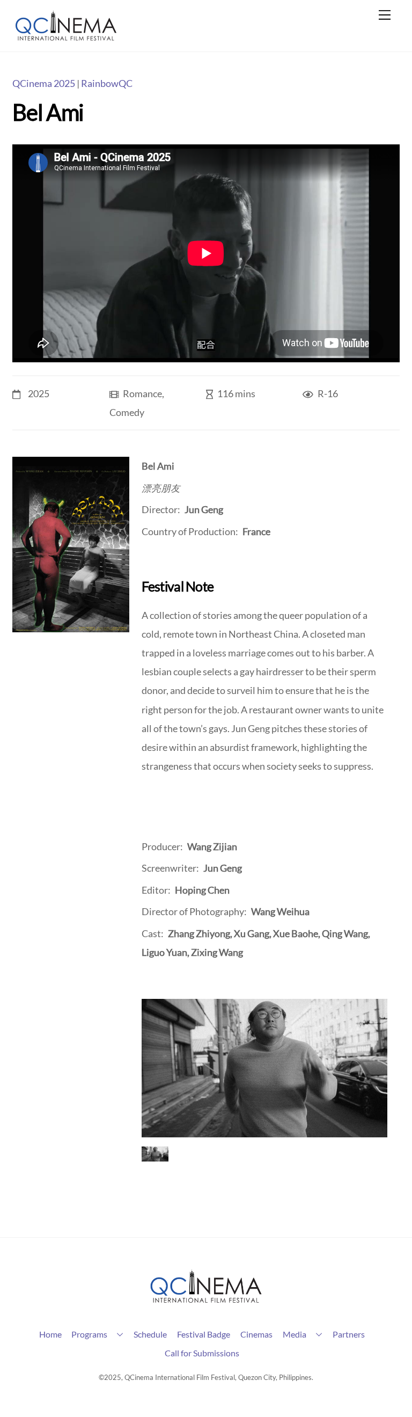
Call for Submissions (202, 1353)
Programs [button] (89, 1334)
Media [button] (294, 1334)
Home (50, 1334)
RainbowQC (107, 83)
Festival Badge (203, 1334)
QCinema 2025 (43, 83)
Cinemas (256, 1334)
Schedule (150, 1334)
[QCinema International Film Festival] (66, 38)
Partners (349, 1334)
